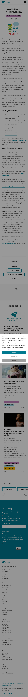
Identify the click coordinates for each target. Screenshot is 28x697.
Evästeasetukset (14, 356)
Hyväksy (14, 352)
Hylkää (14, 360)
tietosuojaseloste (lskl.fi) (10, 349)
